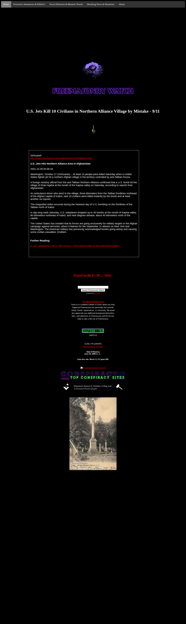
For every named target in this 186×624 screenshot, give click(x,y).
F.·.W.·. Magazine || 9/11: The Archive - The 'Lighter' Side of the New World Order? (75, 246)
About (122, 4)
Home (6, 4)
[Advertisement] (93, 31)
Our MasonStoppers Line (93, 302)
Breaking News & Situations (100, 4)
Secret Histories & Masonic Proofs (66, 4)
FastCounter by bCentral (93, 347)
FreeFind (97, 293)
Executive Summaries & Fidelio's (29, 4)
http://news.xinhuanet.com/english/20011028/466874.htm (61, 158)
